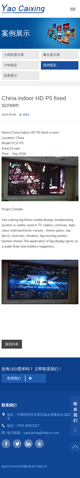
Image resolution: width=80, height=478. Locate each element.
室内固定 (49, 65)
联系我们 (14, 378)
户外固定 (10, 65)
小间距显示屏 (14, 55)
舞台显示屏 (51, 55)
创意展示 (10, 75)
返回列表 (11, 344)
